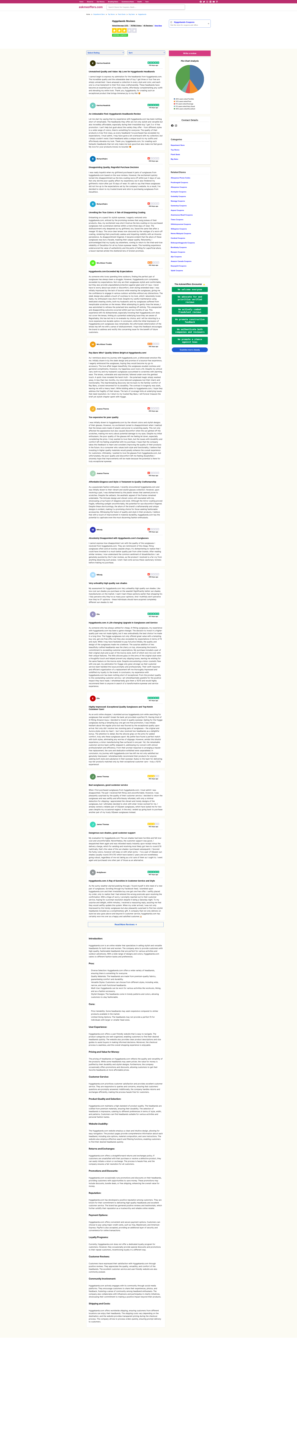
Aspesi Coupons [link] (177, 210)
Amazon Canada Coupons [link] (181, 261)
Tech (146, 2)
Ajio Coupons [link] (176, 257)
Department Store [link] (99, 14)
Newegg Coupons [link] (178, 201)
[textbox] (146, 7)
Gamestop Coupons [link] (179, 206)
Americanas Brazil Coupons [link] (182, 215)
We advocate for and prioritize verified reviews (190, 299)
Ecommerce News (128, 2)
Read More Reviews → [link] (126, 924)
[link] (97, 31)
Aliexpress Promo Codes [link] (180, 178)
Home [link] (88, 14)
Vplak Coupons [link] (177, 270)
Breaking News (113, 2)
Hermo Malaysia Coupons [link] (181, 233)
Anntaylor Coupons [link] (178, 192)
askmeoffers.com (91, 7)
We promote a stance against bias (190, 340)
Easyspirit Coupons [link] (178, 266)
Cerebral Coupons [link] (178, 238)
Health (139, 2)
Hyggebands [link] (142, 14)
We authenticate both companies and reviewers (190, 330)
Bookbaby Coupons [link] (179, 247)
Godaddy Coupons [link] (178, 196)
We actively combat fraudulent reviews (189, 310)
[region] (198, 37)
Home (81, 2)
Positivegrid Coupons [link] (179, 182)
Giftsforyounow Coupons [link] (181, 224)
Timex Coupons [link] (177, 219)
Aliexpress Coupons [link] (179, 187)
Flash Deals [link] (122, 14)
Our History (101, 2)
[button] (190, 289)
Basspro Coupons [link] (178, 252)
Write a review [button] (189, 53)
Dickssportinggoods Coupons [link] (183, 243)
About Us (90, 2)
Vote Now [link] (158, 26)
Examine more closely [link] (190, 350)
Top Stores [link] (111, 14)
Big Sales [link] (132, 14)
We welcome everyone (190, 289)
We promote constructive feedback (190, 320)
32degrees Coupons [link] (179, 229)
